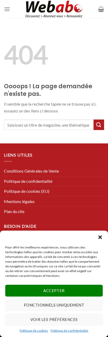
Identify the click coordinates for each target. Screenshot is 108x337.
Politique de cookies (34, 331)
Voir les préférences (54, 319)
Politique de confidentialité (69, 331)
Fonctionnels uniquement (54, 305)
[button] (100, 237)
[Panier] (101, 9)
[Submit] (99, 125)
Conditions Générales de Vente (31, 170)
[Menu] (7, 9)
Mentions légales (19, 201)
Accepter (54, 290)
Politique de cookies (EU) (26, 191)
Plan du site (14, 211)
